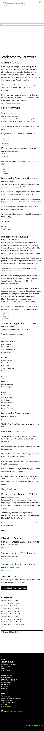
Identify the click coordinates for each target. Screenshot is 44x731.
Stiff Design (39, 725)
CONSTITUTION (6, 676)
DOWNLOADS (5, 684)
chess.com (27, 85)
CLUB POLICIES (6, 666)
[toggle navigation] (41, 2)
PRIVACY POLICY (6, 678)
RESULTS (4, 688)
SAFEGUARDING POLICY (9, 680)
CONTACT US (5, 670)
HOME (3, 660)
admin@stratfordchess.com (11, 103)
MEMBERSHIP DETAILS (8, 664)
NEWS (3, 668)
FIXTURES (4, 686)
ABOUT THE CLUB (7, 662)
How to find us (6, 706)
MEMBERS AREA (6, 682)
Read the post (6, 547)
